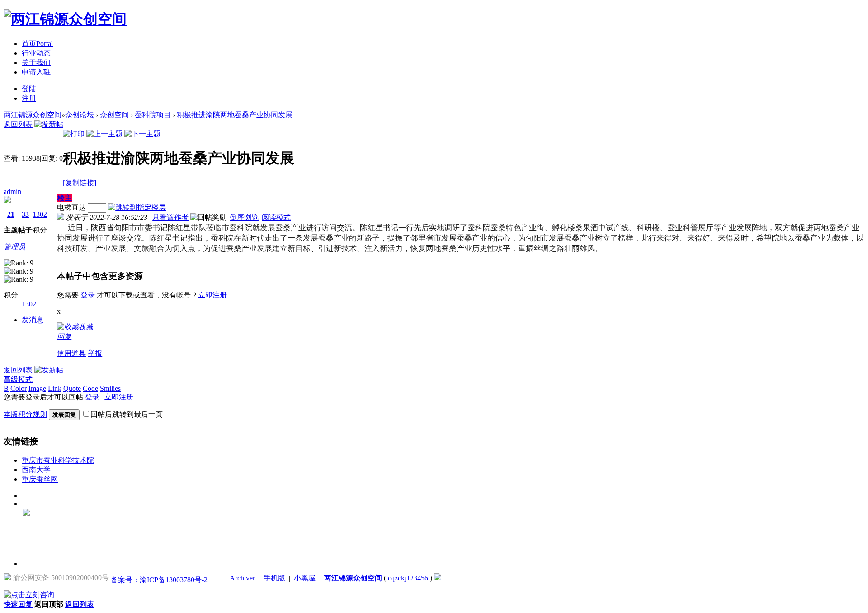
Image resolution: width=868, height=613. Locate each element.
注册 (29, 98)
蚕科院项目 (153, 115)
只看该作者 (170, 217)
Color (18, 388)
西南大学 (36, 470)
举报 (95, 353)
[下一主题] (142, 134)
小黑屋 (305, 578)
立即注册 (212, 295)
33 (25, 214)
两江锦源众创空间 (32, 115)
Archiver (242, 578)
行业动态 (36, 53)
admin (12, 191)
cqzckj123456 (408, 578)
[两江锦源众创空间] (65, 19)
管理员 (14, 247)
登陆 (29, 89)
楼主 (64, 198)
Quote (72, 388)
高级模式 (18, 379)
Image (37, 388)
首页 (37, 43)
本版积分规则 (25, 414)
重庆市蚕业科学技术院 (58, 460)
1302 (40, 214)
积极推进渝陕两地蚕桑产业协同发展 (234, 115)
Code (90, 388)
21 (10, 214)
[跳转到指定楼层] (137, 207)
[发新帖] (48, 124)
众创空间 (114, 115)
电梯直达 (71, 207)
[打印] (74, 134)
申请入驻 (36, 72)
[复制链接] (79, 182)
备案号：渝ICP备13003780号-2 (159, 580)
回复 (64, 336)
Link (54, 388)
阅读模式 (276, 217)
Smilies (110, 388)
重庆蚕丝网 (40, 479)
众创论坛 (79, 115)
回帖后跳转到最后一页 (126, 414)
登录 (87, 295)
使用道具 (71, 353)
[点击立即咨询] (29, 595)
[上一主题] (104, 134)
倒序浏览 (244, 217)
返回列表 (18, 124)
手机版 (274, 578)
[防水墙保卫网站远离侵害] (437, 578)
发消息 (32, 320)
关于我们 (36, 62)
